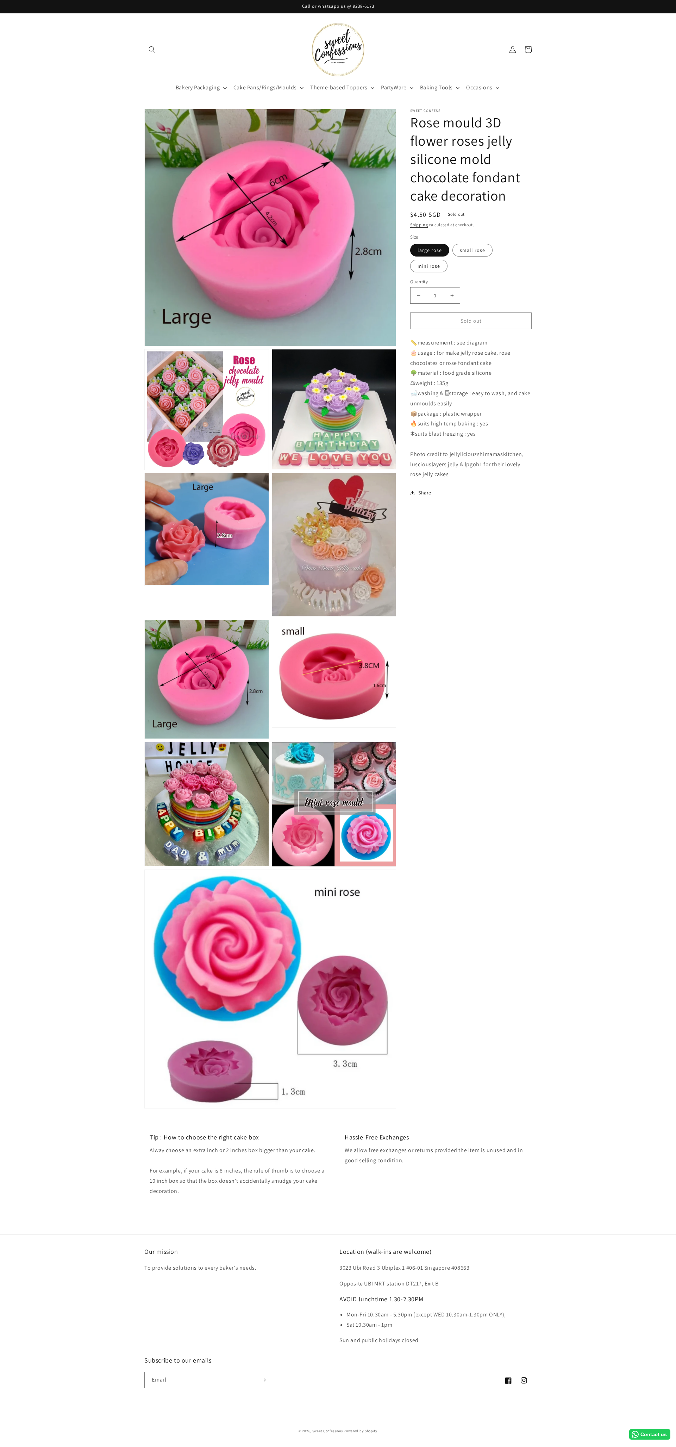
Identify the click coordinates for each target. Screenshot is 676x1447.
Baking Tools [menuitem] (436, 87)
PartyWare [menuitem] (393, 87)
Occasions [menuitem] (479, 87)
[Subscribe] (263, 1380)
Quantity (419, 282)
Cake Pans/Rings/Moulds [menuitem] (265, 87)
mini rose (429, 266)
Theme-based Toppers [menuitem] (338, 87)
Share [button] (424, 493)
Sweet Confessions (327, 1431)
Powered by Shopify (360, 1431)
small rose (472, 250)
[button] (152, 49)
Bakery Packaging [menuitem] (198, 87)
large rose (430, 250)
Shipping (419, 224)
